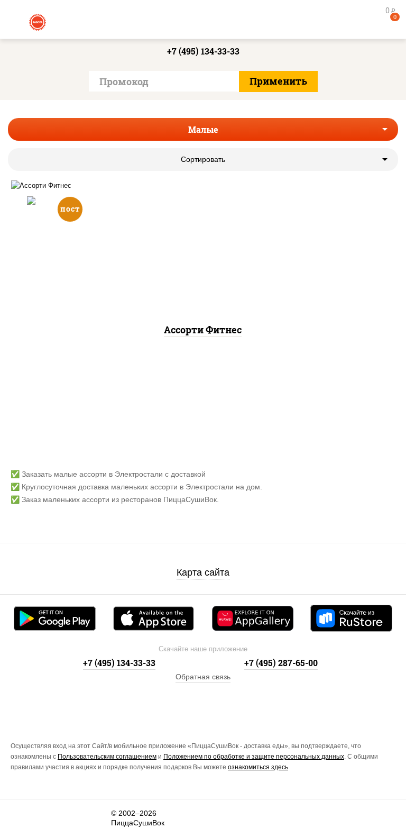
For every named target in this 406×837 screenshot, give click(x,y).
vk (20, 818)
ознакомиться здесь (258, 767)
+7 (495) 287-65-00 (281, 662)
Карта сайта (203, 572)
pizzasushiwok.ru (203, 21)
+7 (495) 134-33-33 (203, 51)
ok (53, 818)
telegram (87, 818)
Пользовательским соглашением (107, 756)
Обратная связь (203, 676)
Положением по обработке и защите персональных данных (253, 756)
